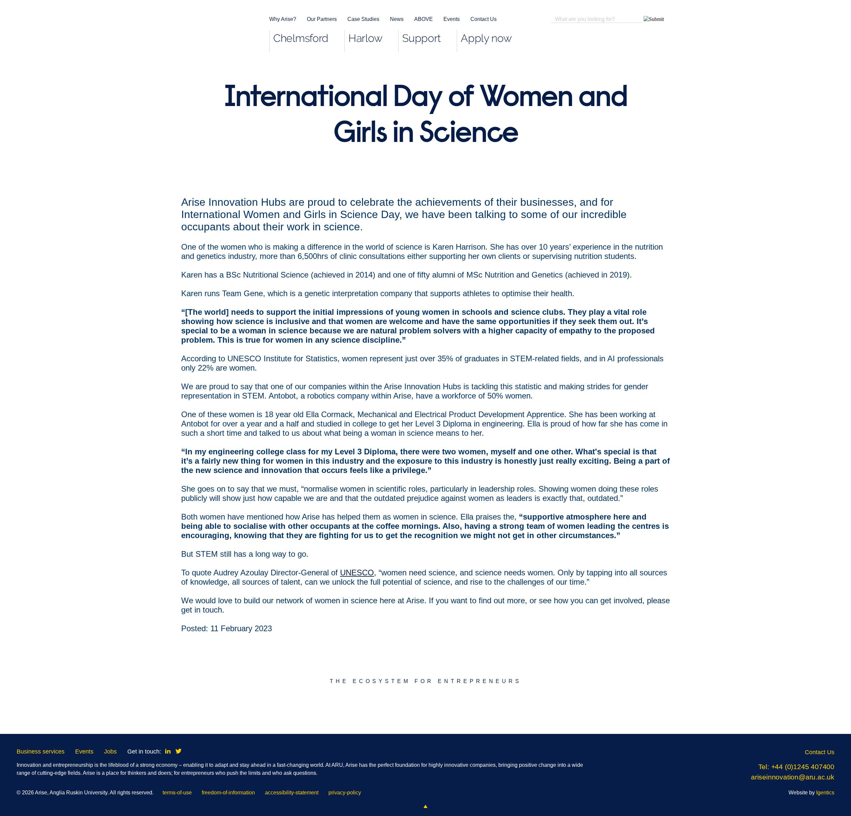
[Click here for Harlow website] (733, 708)
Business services (40, 751)
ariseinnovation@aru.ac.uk (792, 777)
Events (451, 19)
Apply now (486, 38)
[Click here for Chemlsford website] (323, 708)
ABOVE (423, 19)
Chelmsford (300, 38)
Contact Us (483, 19)
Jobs (110, 751)
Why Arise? (282, 19)
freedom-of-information (228, 792)
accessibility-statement (291, 792)
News (397, 19)
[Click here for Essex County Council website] (528, 708)
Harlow (365, 38)
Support (421, 38)
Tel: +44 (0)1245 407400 (796, 766)
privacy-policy (344, 792)
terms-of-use (177, 792)
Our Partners (322, 19)
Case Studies (363, 19)
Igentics (825, 792)
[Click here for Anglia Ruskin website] (118, 708)
